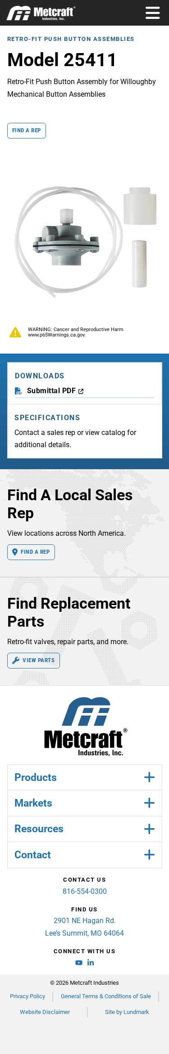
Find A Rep (35, 551)
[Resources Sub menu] (149, 829)
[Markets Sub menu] (149, 803)
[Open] (153, 13)
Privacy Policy (27, 996)
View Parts (39, 660)
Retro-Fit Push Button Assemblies (71, 39)
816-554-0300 (85, 891)
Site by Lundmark (127, 1012)
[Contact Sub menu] (149, 855)
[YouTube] (78, 964)
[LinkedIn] (90, 964)
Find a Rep (26, 130)
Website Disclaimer (45, 1012)
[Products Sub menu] (149, 777)
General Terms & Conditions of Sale (106, 996)
